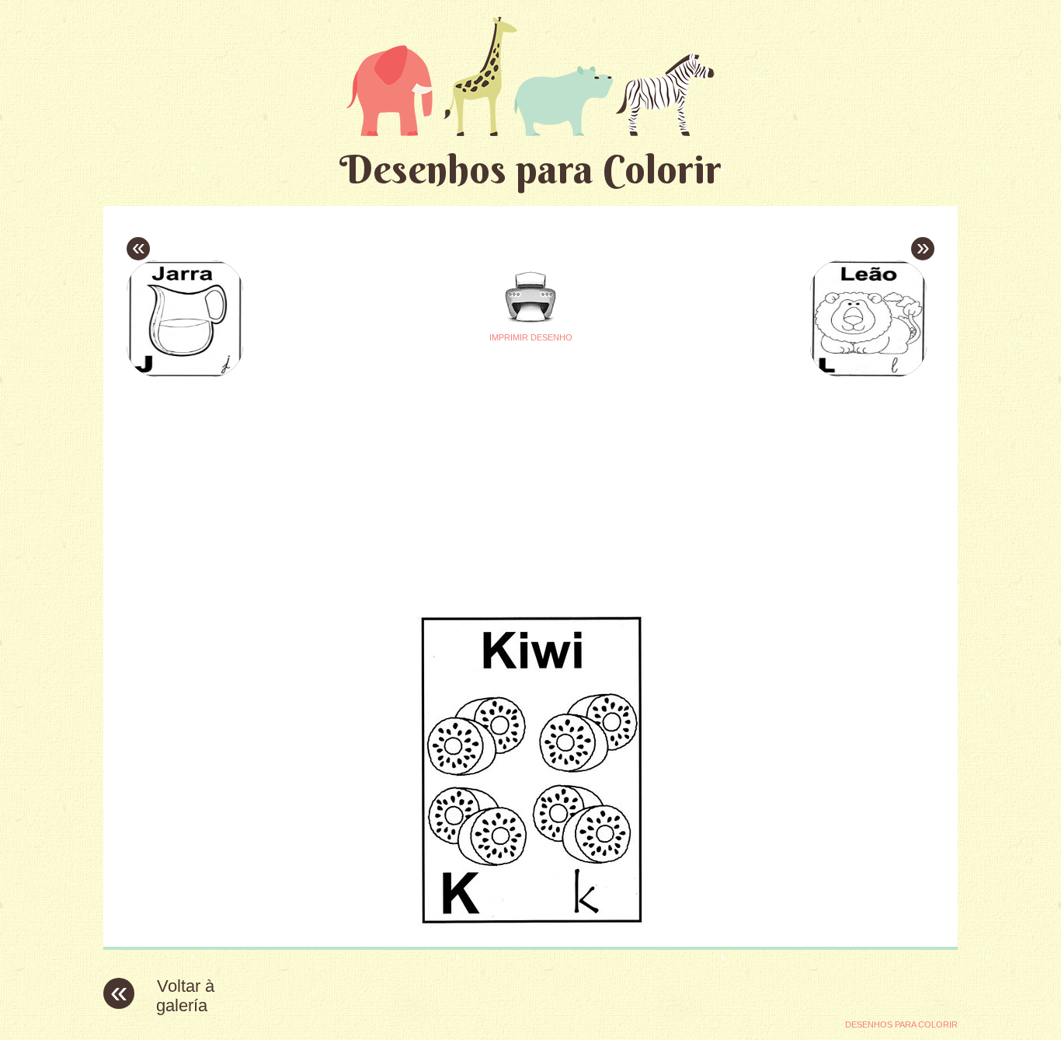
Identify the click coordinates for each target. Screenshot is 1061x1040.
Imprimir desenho (530, 337)
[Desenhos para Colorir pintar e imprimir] (530, 76)
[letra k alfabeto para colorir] (530, 923)
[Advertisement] (384, 490)
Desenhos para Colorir (530, 169)
